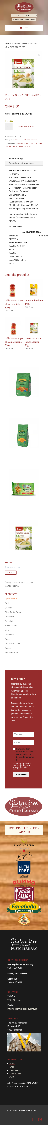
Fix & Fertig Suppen (18, 44)
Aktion (17, 140)
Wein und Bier (11, 653)
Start (7, 44)
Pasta (7, 639)
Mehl (7, 630)
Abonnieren (20, 774)
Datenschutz (15, 1073)
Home (12, 1063)
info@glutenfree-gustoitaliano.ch (22, 1009)
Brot (7, 603)
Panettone (9, 635)
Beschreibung (16, 159)
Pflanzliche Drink (12, 644)
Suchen (10, 572)
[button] (39, 55)
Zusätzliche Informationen (21, 163)
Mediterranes (11, 626)
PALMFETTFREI (24, 147)
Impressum (14, 1070)
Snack (8, 648)
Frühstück (9, 617)
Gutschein (9, 621)
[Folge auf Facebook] (32, 1119)
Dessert (8, 608)
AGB (11, 1077)
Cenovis (20, 143)
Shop (11, 1067)
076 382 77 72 (13, 1000)
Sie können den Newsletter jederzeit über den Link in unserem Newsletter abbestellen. (22, 766)
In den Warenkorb (26, 126)
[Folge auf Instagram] (40, 1119)
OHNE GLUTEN (30, 143)
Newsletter (18, 678)
